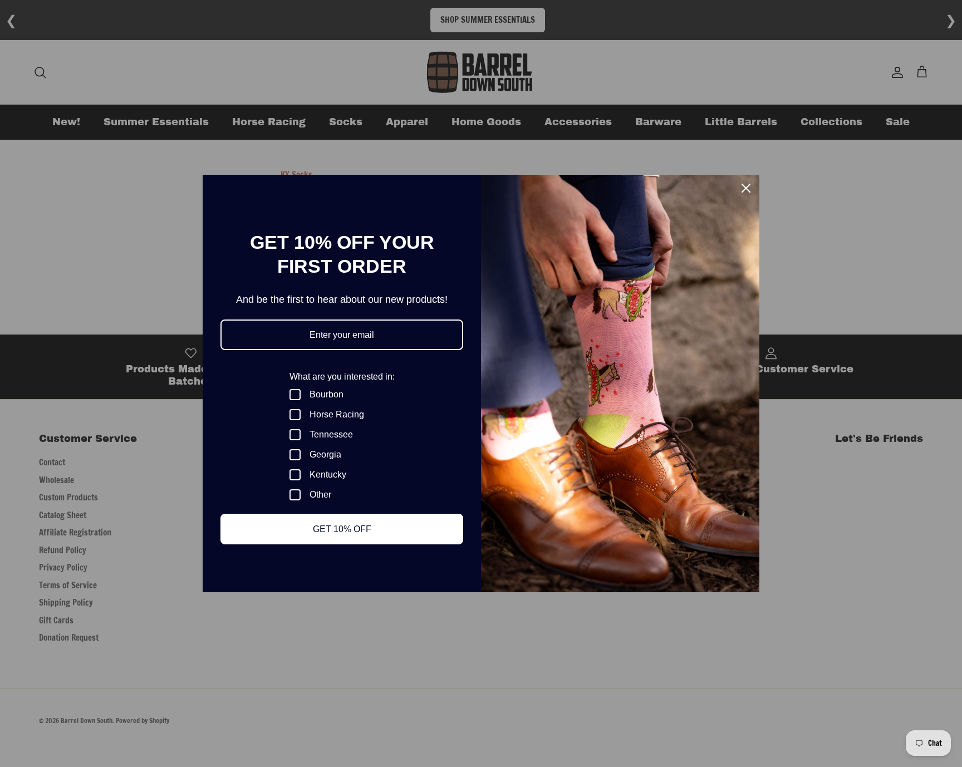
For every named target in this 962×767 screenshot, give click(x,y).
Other (320, 494)
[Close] (746, 188)
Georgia (325, 454)
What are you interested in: (342, 376)
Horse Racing (337, 414)
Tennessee (331, 434)
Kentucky (328, 474)
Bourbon (326, 394)
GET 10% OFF (342, 529)
